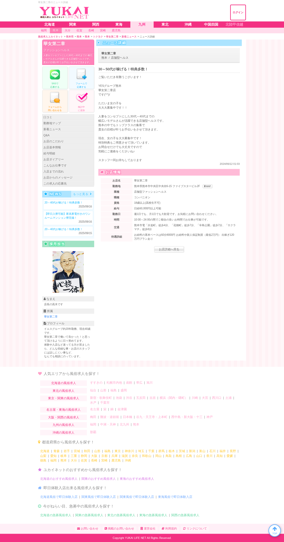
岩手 (67, 451)
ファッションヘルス (56, 50)
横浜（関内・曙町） (174, 397)
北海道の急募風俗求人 (55, 515)
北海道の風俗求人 (63, 383)
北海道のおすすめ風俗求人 (59, 478)
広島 (189, 456)
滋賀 (125, 456)
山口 (199, 456)
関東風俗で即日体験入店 (98, 497)
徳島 (43, 460)
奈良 (135, 456)
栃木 (172, 451)
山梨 (43, 456)
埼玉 (141, 451)
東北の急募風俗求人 (121, 515)
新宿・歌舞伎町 (101, 397)
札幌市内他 (114, 382)
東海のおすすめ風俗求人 (137, 478)
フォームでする (81, 85)
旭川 (149, 382)
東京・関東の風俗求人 (63, 398)
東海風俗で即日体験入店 (175, 497)
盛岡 (124, 390)
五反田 (141, 397)
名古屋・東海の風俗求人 (63, 409)
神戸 (209, 417)
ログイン (238, 12)
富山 (202, 451)
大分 (74, 460)
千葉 (151, 451)
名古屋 (94, 409)
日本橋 (127, 417)
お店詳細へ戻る (169, 249)
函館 (129, 382)
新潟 (192, 451)
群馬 (161, 451)
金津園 (122, 409)
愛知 (53, 456)
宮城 (77, 451)
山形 (103, 390)
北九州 (124, 424)
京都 (104, 456)
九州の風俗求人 (63, 425)
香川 (209, 456)
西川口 (216, 397)
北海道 (44, 451)
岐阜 (64, 456)
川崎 (195, 397)
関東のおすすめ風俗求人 (98, 478)
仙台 (93, 390)
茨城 (182, 451)
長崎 (94, 460)
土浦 (228, 397)
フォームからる (55, 109)
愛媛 (230, 456)
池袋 (119, 397)
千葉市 (105, 402)
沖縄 (128, 460)
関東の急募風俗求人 (89, 515)
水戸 (93, 402)
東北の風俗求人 (63, 390)
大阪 (94, 456)
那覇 (93, 432)
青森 (56, 451)
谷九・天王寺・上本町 (151, 417)
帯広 (139, 382)
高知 (219, 456)
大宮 (205, 397)
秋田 (87, 451)
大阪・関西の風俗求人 (63, 417)
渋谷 (129, 397)
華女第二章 (54, 43)
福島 (113, 390)
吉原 (152, 397)
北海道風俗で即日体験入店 (59, 497)
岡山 (158, 456)
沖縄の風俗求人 (63, 432)
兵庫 (114, 456)
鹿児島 (116, 460)
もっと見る (81, 194)
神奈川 (129, 451)
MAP (208, 186)
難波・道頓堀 (109, 417)
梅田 (93, 417)
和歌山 (146, 456)
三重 (74, 456)
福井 (223, 451)
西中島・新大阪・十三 (187, 417)
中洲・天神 (108, 424)
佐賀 (84, 460)
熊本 (136, 424)
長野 (233, 451)
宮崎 (104, 460)
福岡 (93, 424)
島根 (179, 456)
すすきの (96, 382)
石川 (212, 451)
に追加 (81, 109)
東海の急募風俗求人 (153, 515)
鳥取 (168, 456)
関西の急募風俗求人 (185, 515)
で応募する (54, 85)
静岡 (84, 456)
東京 (118, 451)
